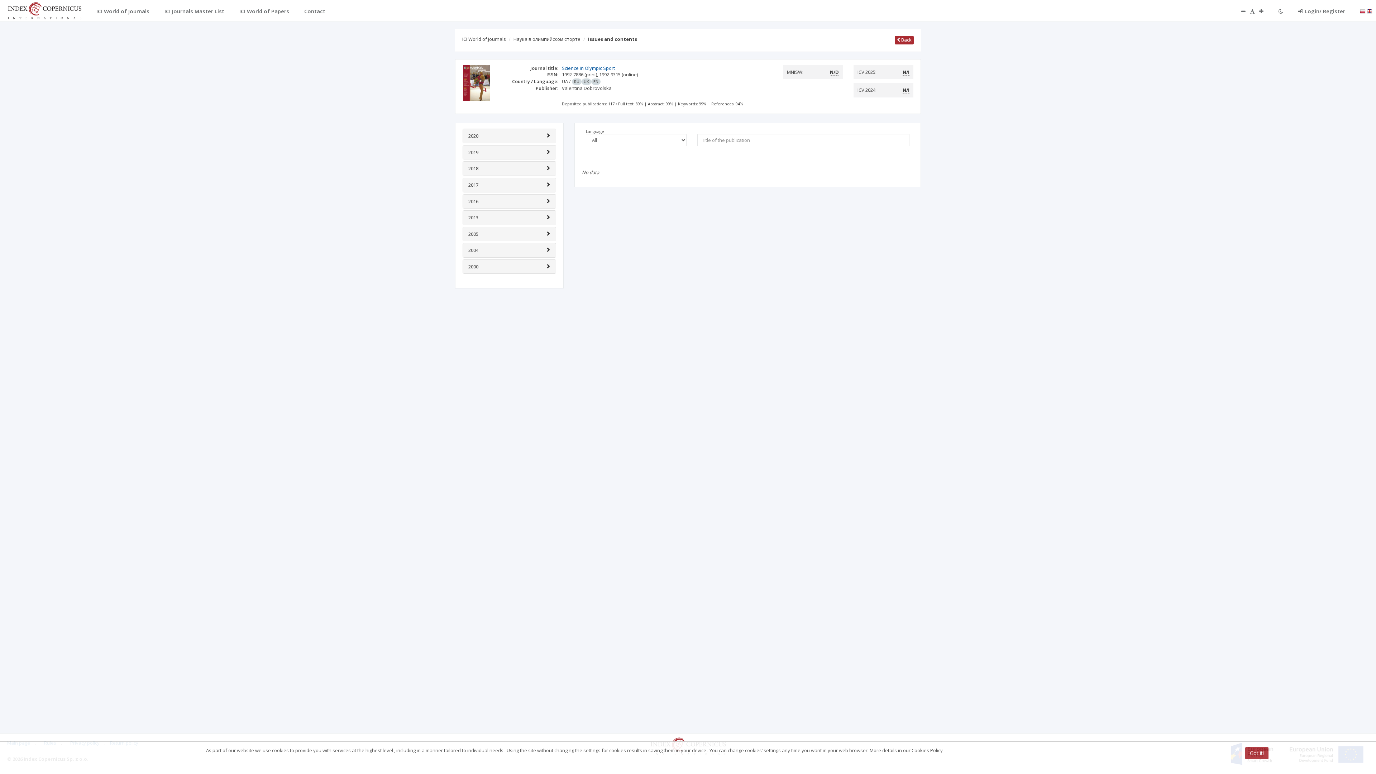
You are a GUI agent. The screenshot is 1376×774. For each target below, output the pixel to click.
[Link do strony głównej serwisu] (44, 10)
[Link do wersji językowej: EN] (1369, 11)
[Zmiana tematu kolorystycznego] (1281, 11)
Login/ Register (1325, 11)
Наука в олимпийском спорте (546, 39)
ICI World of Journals (484, 39)
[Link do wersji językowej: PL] (1363, 11)
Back (906, 40)
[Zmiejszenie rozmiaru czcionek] (1240, 11)
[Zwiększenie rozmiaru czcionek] (1265, 11)
